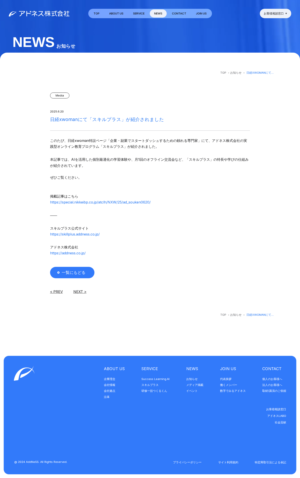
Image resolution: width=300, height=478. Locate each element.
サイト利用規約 (228, 462)
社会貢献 (280, 422)
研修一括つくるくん (154, 390)
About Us (114, 368)
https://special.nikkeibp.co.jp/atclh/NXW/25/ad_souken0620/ (100, 202)
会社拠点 (109, 390)
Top (223, 72)
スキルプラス (150, 385)
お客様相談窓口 (276, 409)
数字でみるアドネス (233, 390)
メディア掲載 (194, 385)
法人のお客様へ (272, 385)
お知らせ (236, 72)
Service (149, 368)
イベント (192, 390)
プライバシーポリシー (187, 462)
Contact (272, 368)
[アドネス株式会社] (39, 13)
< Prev (56, 291)
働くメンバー (228, 385)
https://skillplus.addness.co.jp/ (75, 234)
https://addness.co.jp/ (68, 253)
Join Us (228, 368)
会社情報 (109, 385)
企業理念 (109, 379)
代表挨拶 (225, 379)
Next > (80, 291)
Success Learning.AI (155, 379)
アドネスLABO (276, 415)
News (192, 368)
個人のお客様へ (272, 379)
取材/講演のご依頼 (274, 390)
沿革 (107, 397)
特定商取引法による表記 (270, 462)
